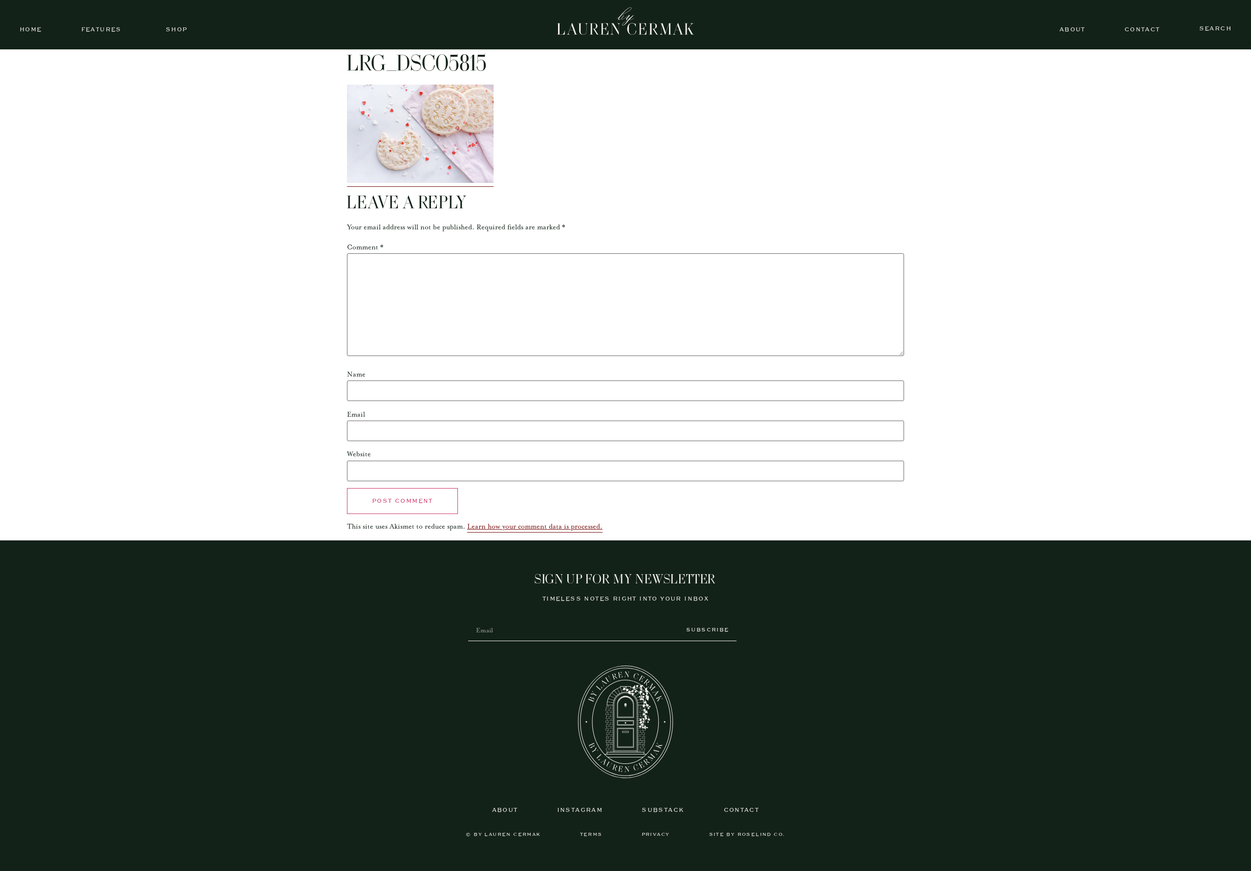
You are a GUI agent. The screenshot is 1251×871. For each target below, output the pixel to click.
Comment (365, 247)
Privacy (656, 834)
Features (101, 29)
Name (356, 375)
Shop (177, 29)
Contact (1142, 29)
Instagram (580, 810)
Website (359, 454)
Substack (663, 810)
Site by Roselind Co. (747, 834)
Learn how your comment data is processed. (535, 527)
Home (31, 29)
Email (356, 415)
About (1072, 29)
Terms (591, 834)
